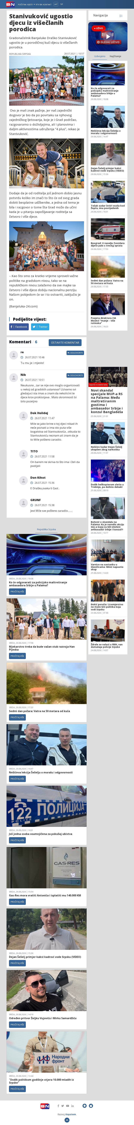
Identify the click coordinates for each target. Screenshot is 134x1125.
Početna (22, 4)
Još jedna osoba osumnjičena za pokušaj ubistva (40, 834)
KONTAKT (47, 4)
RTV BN (39, 4)
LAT (56, 4)
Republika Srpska (46, 529)
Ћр (61, 4)
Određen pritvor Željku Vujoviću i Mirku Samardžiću (42, 1018)
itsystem (70, 1114)
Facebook (21, 327)
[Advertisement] (107, 348)
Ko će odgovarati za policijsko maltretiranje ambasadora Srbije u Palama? (38, 584)
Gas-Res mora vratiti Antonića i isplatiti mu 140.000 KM (45, 895)
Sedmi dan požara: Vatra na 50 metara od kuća (39, 711)
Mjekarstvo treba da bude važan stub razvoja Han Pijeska (42, 648)
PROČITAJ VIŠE (17, 591)
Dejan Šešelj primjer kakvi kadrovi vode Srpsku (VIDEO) (45, 957)
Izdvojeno (99, 56)
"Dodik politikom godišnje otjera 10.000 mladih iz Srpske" (41, 1081)
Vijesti (30, 4)
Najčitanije (115, 56)
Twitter (43, 327)
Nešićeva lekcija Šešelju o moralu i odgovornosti (41, 772)
